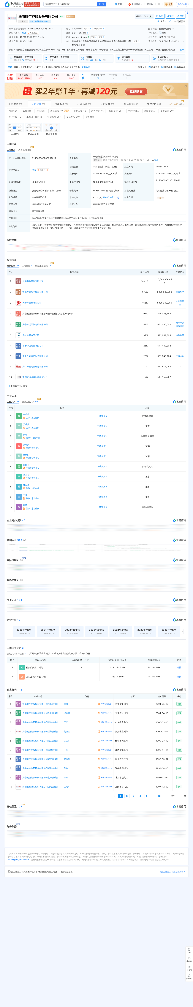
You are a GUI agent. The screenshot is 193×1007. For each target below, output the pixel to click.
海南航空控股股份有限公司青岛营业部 (40, 722)
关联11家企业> (33, 437)
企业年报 (15, 116)
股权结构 (40, 110)
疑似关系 (73, 116)
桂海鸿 (26, 485)
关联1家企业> (32, 417)
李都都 (26, 475)
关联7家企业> (32, 508)
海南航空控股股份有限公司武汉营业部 (40, 759)
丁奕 (66, 722)
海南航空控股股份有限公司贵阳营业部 (40, 704)
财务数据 (89, 116)
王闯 (66, 750)
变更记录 (167, 110)
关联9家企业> (32, 468)
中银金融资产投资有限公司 (35, 356)
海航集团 (180, 335)
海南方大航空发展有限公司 (35, 292)
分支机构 (54, 116)
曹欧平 (26, 464)
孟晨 (66, 704)
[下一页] (166, 796)
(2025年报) (108, 197)
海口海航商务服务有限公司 (35, 366)
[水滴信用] (14, 4)
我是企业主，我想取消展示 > (172, 871)
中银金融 (180, 356)
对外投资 (97, 110)
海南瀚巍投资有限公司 (33, 281)
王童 (25, 495)
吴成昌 (26, 424)
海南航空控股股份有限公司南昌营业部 (40, 750)
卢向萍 (67, 713)
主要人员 (80, 110)
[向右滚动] (182, 631)
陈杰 (66, 777)
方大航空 (180, 292)
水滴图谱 (13, 110)
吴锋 (25, 434)
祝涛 (24, 33)
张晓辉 (26, 444)
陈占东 (67, 740)
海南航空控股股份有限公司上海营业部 (40, 786)
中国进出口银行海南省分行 (35, 377)
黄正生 (67, 731)
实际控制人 (133, 110)
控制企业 (116, 110)
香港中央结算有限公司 (33, 345)
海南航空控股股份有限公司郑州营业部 (40, 768)
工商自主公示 (34, 116)
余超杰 (26, 414)
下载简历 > (102, 416)
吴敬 (66, 768)
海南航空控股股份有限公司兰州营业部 (40, 713)
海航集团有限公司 (30, 335)
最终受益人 (149, 110)
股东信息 (59, 110)
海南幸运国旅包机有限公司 (35, 324)
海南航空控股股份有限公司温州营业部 (40, 731)
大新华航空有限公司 (31, 302)
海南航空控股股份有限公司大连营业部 (40, 740)
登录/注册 (182, 4)
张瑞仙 (67, 759)
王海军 (67, 786)
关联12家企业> (33, 488)
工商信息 (27, 110)
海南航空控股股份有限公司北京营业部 (40, 777)
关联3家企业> (32, 458)
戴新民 (26, 454)
